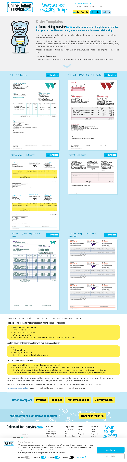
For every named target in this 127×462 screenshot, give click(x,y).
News (79, 432)
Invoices (41, 400)
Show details (80, 457)
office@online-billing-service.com (86, 6)
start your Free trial (92, 415)
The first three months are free (17, 388)
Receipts (56, 400)
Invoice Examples (51, 431)
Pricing (48, 429)
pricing (96, 12)
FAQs (100, 6)
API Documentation (70, 435)
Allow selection (110, 456)
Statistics (51, 457)
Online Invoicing (50, 436)
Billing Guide (69, 429)
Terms (93, 432)
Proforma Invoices (78, 400)
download (53, 75)
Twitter (80, 436)
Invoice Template (51, 434)
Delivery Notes (104, 400)
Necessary (21, 457)
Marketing (65, 457)
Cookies (93, 436)
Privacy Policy (95, 434)
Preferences (36, 457)
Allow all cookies (110, 450)
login (107, 12)
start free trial (82, 12)
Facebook (81, 434)
